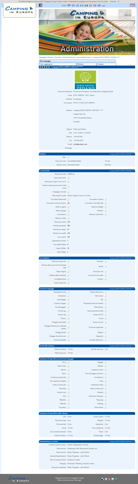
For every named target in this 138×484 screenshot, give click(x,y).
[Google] (107, 480)
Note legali (77, 480)
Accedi (132, 6)
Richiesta (80, 64)
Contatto (100, 64)
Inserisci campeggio (71, 478)
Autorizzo (113, 1)
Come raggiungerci (46, 64)
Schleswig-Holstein (69, 57)
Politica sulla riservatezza (65, 480)
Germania (57, 57)
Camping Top (59, 478)
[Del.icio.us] (104, 480)
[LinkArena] (114, 480)
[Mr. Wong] (111, 480)
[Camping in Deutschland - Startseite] (18, 5)
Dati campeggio (45, 61)
